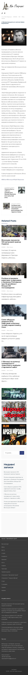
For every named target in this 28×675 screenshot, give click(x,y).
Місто (8, 370)
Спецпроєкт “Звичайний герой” (9, 575)
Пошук (22, 452)
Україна (3, 587)
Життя (3, 550)
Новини (3, 18)
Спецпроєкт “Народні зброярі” (9, 578)
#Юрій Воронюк (18, 179)
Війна (23, 16)
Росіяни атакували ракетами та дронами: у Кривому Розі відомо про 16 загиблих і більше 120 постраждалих (11, 283)
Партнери (4, 568)
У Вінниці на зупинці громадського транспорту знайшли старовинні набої (10, 364)
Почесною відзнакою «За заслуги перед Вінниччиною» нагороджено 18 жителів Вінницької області (12, 629)
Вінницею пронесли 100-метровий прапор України (11, 242)
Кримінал (3, 559)
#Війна (3, 179)
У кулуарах (4, 584)
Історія (3, 553)
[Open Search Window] (2, 13)
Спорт (3, 581)
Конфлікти (4, 556)
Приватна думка (5, 571)
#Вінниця (9, 179)
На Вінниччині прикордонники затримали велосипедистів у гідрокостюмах (17, 208)
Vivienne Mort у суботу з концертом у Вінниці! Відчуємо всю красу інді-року (10, 192)
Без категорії (4, 544)
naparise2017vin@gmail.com (8, 658)
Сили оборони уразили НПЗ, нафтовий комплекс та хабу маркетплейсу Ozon (11, 323)
